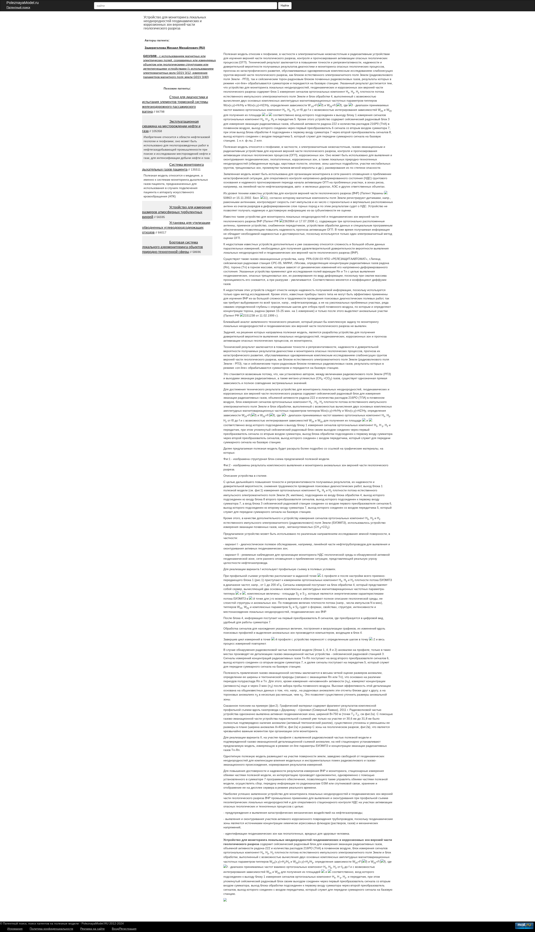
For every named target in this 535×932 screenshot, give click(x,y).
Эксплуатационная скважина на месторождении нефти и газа (171, 126)
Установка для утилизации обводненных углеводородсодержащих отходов (176, 227)
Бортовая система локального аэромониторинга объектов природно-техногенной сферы (172, 247)
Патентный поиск (18, 7)
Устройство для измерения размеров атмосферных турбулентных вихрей (176, 212)
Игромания (15, 928)
